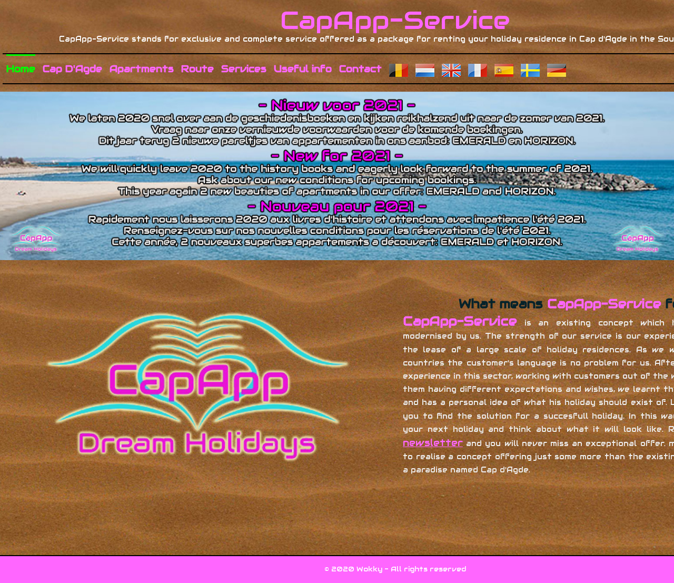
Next (570, 158)
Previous (104, 158)
